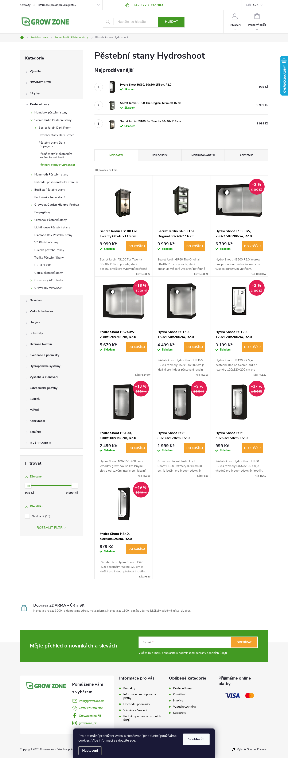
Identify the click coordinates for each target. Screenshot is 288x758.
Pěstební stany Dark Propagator (52, 144)
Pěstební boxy (39, 104)
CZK (255, 5)
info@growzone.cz (91, 701)
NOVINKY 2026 (40, 82)
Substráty (36, 333)
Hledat (171, 21)
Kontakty (25, 5)
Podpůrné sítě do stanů (49, 197)
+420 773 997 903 (91, 708)
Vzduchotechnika (41, 311)
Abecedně (246, 155)
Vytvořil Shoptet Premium (252, 749)
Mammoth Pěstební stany (51, 175)
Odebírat (244, 642)
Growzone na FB (90, 716)
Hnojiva (35, 322)
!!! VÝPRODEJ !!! (40, 443)
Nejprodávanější (203, 155)
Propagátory (42, 212)
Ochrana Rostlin (41, 344)
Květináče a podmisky (44, 355)
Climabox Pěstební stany (50, 220)
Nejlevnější (159, 155)
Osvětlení (36, 300)
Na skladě (40, 516)
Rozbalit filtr (50, 527)
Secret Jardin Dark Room (55, 128)
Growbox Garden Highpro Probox (56, 205)
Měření (34, 410)
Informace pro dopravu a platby (57, 5)
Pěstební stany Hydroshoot (57, 165)
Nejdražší (116, 155)
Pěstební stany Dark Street (56, 135)
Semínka (36, 432)
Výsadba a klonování (44, 377)
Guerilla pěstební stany (49, 250)
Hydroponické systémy (45, 366)
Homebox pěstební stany (50, 113)
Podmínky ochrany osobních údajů (142, 718)
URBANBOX (42, 265)
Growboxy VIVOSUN (48, 288)
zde (132, 740)
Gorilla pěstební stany (48, 273)
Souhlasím (196, 739)
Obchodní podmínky (136, 704)
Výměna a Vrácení (135, 710)
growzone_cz (88, 723)
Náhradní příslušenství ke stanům (56, 182)
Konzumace (37, 421)
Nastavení (90, 750)
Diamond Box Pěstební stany (53, 235)
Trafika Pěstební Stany (49, 258)
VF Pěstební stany (46, 242)
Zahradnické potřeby (43, 388)
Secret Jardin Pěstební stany (52, 120)
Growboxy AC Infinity (48, 280)
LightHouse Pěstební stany (52, 227)
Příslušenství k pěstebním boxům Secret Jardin (55, 155)
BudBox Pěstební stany (49, 190)
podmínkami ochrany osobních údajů (203, 653)
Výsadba (36, 71)
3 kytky (35, 93)
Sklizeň (35, 399)
